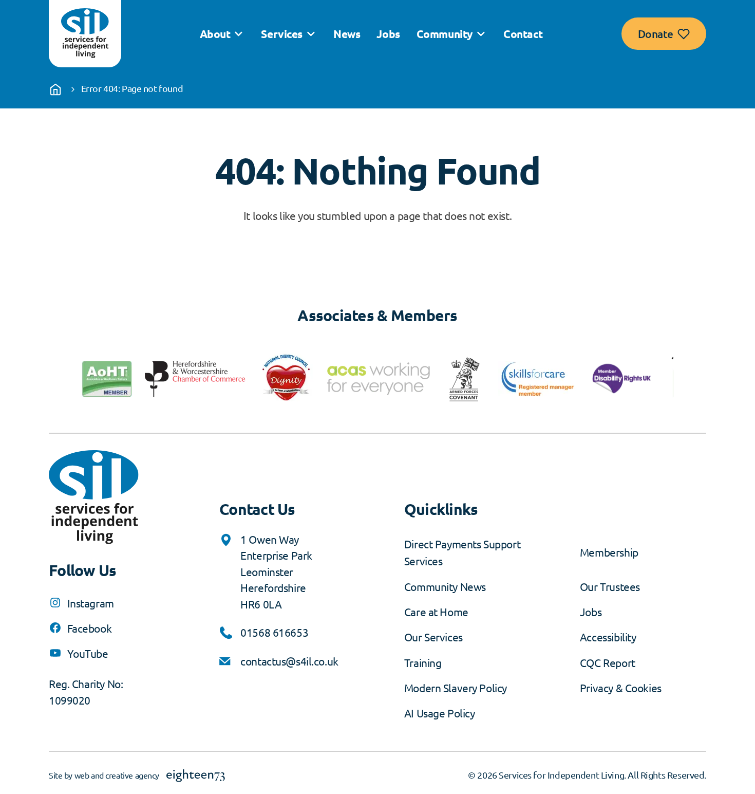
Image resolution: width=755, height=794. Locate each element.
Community (445, 34)
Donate (655, 34)
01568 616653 (274, 632)
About (215, 34)
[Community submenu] (481, 34)
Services (282, 34)
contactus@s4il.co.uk (289, 661)
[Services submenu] (311, 34)
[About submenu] (238, 34)
